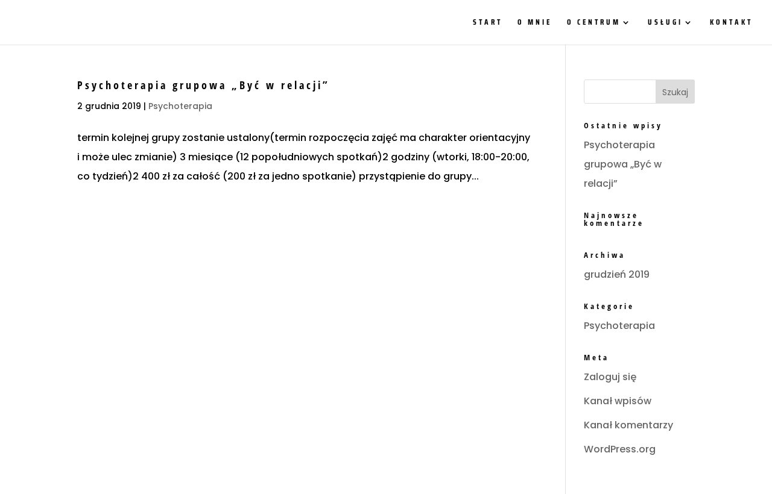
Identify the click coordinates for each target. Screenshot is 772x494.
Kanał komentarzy (628, 425)
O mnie (534, 23)
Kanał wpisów (617, 401)
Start (487, 23)
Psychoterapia (180, 106)
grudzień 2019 (617, 274)
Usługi (665, 23)
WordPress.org (620, 449)
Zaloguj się (610, 377)
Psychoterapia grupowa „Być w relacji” (203, 85)
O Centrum (594, 23)
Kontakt (731, 23)
